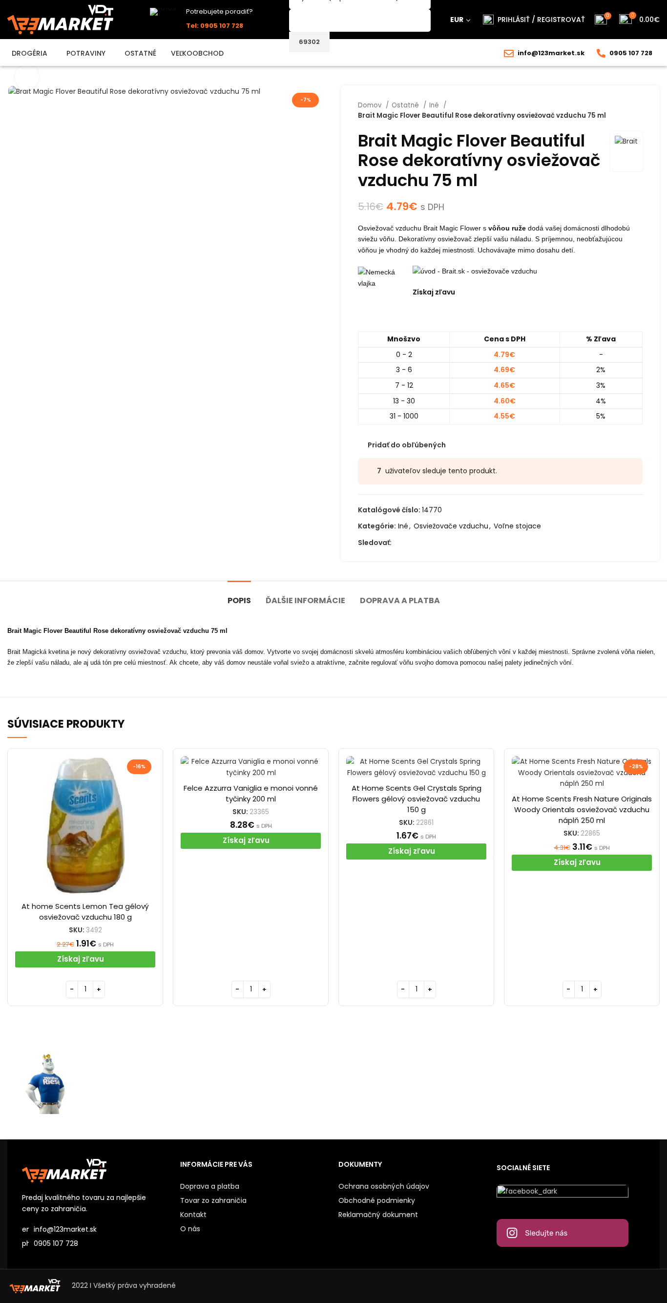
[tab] (239, 595)
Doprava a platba (209, 1186)
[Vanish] (456, 1083)
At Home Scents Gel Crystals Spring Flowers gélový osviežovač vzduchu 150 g (416, 799)
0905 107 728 (630, 53)
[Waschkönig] (211, 1083)
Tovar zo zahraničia (213, 1200)
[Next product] (638, 110)
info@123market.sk (551, 53)
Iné (435, 105)
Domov (370, 105)
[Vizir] (293, 1083)
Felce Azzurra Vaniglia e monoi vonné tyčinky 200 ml (251, 793)
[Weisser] (48, 1083)
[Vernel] (374, 1083)
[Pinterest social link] (444, 542)
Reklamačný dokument (378, 1214)
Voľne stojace (517, 526)
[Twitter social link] (411, 542)
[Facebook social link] (399, 542)
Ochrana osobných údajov (383, 1186)
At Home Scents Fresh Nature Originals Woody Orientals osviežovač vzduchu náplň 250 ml (582, 809)
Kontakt (193, 1214)
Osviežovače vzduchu (451, 526)
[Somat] (619, 1083)
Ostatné (406, 105)
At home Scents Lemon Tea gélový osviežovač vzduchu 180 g (85, 911)
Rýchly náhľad (148, 772)
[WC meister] (129, 1083)
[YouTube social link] (433, 542)
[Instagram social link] (422, 542)
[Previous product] (618, 110)
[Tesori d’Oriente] (537, 1083)
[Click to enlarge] (27, 77)
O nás (190, 1229)
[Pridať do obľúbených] (148, 794)
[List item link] (96, 1243)
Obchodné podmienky (376, 1200)
